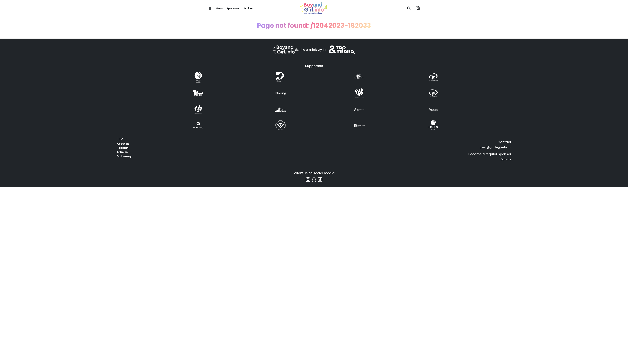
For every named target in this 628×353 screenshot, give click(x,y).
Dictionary (124, 156)
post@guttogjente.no (495, 147)
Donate (506, 159)
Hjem (219, 8)
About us (123, 144)
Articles (122, 152)
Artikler (248, 8)
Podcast (123, 148)
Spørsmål (233, 8)
